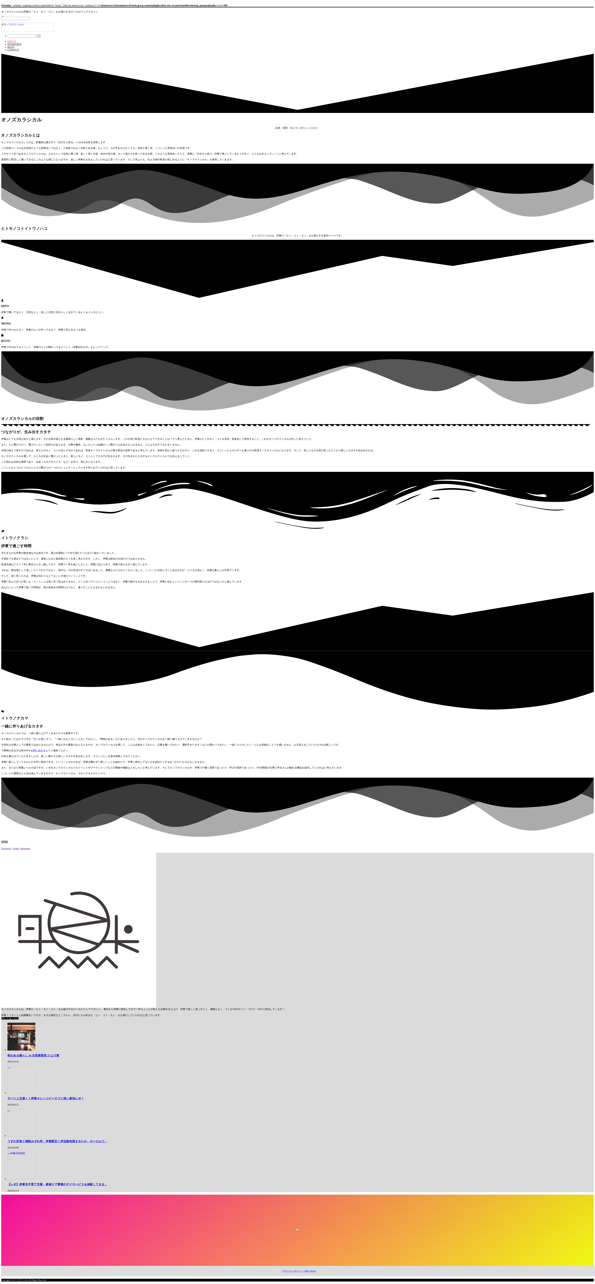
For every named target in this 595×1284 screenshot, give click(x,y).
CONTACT (13, 49)
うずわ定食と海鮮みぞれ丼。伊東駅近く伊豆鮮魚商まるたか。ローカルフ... (57, 1141)
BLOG (10, 47)
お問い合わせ (38, 750)
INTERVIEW (14, 44)
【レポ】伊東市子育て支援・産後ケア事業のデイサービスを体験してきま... (57, 1184)
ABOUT (11, 41)
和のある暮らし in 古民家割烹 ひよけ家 (33, 1055)
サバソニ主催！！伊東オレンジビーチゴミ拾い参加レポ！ (45, 1098)
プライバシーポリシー (292, 1271)
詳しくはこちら (10, 1018)
